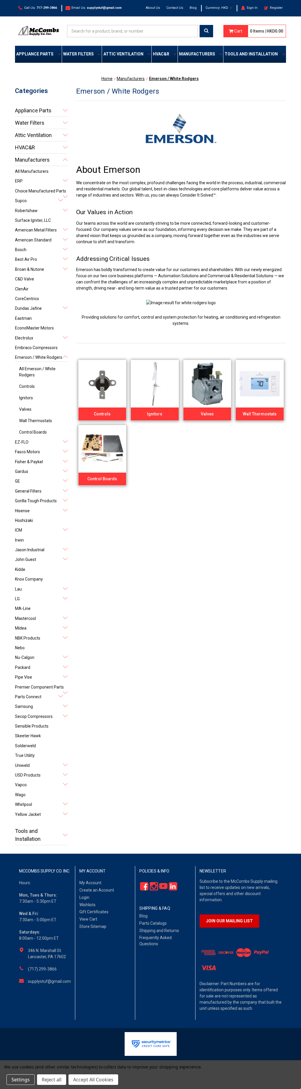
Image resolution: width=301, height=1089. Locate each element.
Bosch (20, 249)
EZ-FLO (22, 442)
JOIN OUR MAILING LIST (229, 921)
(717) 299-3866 (42, 969)
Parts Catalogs (153, 923)
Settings (20, 1079)
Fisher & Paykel (29, 461)
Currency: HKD (217, 8)
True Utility (25, 755)
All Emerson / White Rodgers (37, 371)
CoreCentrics (27, 298)
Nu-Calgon (24, 657)
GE (17, 481)
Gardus (21, 471)
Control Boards (33, 432)
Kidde (20, 569)
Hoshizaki (24, 520)
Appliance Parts (34, 54)
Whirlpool (23, 804)
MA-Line (23, 608)
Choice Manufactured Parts (40, 191)
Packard (22, 667)
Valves (25, 409)
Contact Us (174, 8)
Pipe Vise (23, 677)
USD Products (28, 775)
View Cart (88, 919)
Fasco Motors (27, 451)
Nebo (20, 647)
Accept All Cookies (93, 1079)
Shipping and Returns (159, 930)
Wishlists (87, 904)
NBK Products (27, 638)
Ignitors (26, 397)
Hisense (22, 510)
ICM (18, 530)
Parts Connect (28, 696)
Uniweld (22, 765)
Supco (21, 200)
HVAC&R (161, 54)
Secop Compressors (34, 716)
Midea (20, 628)
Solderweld (25, 745)
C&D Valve (24, 279)
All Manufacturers (32, 171)
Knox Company (29, 579)
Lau (18, 589)
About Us (153, 8)
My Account (90, 882)
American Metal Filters (36, 230)
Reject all (51, 1079)
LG (17, 598)
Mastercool (25, 618)
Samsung (24, 706)
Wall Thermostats (35, 420)
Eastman (23, 318)
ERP (19, 181)
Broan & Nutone (29, 269)
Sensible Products (32, 726)
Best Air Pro (26, 259)
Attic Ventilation (123, 54)
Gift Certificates (93, 911)
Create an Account (96, 890)
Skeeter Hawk (28, 735)
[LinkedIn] (171, 886)
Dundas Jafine (28, 308)
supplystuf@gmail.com (49, 981)
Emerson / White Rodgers (38, 357)
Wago (20, 794)
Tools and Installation (251, 54)
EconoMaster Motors (34, 328)
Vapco (21, 784)
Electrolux (24, 338)
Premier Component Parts (39, 687)
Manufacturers (197, 54)
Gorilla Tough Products (36, 500)
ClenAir (22, 289)
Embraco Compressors (36, 347)
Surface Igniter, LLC (33, 220)
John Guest (25, 559)
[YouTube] (162, 886)
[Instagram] (152, 886)
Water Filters (78, 54)
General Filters (28, 491)
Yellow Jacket (28, 814)
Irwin (19, 540)
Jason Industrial (29, 549)
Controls (27, 386)
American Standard (33, 240)
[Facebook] (142, 886)
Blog (193, 8)
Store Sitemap (92, 926)
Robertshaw (26, 210)
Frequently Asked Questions (155, 940)
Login (84, 897)
